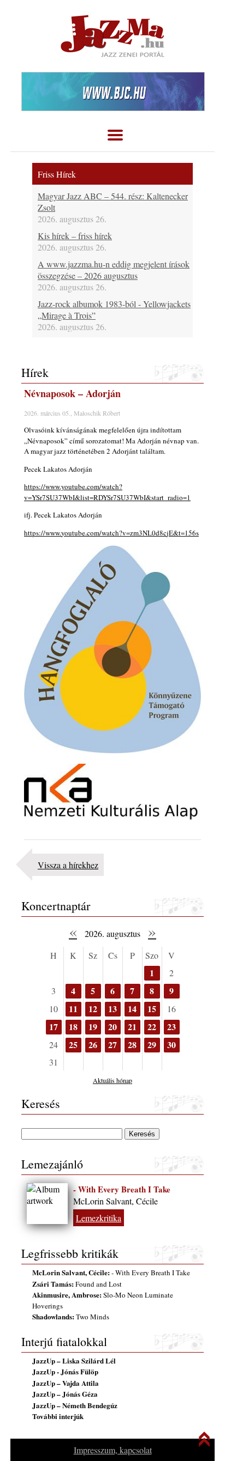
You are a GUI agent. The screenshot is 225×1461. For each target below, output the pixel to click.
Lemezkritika (98, 1217)
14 (132, 1008)
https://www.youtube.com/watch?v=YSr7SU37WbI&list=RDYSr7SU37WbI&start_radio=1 (107, 492)
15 (151, 1008)
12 (92, 1008)
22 (151, 1026)
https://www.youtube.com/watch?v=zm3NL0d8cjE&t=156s (111, 533)
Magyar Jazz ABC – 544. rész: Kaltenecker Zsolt (113, 201)
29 (151, 1044)
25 (73, 1044)
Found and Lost (77, 1284)
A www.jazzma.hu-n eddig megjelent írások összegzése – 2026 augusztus (114, 269)
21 (132, 1026)
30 (171, 1044)
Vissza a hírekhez (68, 864)
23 (171, 1026)
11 (73, 1008)
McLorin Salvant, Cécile (115, 1201)
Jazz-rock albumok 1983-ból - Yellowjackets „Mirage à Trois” (114, 309)
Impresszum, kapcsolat (113, 1450)
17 (53, 1026)
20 (112, 1026)
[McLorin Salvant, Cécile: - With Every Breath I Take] (47, 1203)
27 (112, 1044)
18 (73, 1026)
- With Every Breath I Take (121, 1189)
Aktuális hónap (112, 1080)
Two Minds (70, 1317)
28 (132, 1044)
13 (112, 1008)
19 (92, 1026)
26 (92, 1044)
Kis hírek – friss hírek (75, 235)
